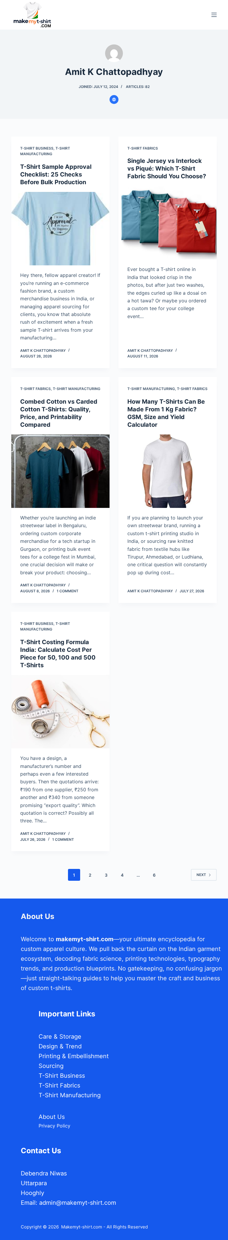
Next (201, 874)
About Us (52, 1116)
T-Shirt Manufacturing (76, 388)
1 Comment (67, 591)
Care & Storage (60, 1036)
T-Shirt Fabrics (142, 148)
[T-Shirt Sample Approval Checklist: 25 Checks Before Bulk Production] (60, 228)
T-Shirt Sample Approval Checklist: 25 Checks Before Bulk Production (55, 174)
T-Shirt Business (36, 148)
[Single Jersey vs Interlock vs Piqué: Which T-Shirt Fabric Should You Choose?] (167, 222)
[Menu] (214, 14)
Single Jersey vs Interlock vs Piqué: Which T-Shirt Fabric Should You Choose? (166, 168)
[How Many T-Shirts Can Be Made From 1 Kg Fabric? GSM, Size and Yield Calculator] (167, 471)
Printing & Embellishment (74, 1056)
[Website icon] (114, 99)
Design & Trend (60, 1046)
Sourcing (51, 1065)
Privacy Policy (54, 1126)
